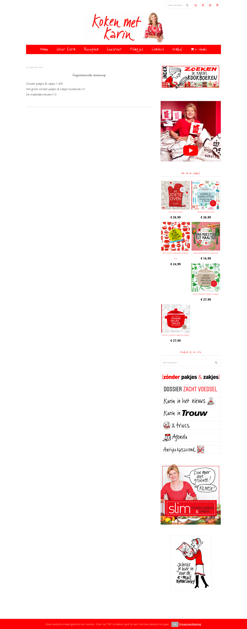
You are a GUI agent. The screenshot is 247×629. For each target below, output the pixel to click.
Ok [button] (174, 624)
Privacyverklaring (190, 624)
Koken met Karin (123, 28)
